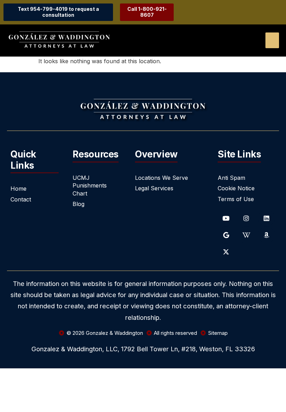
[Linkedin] (266, 218)
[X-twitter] (226, 251)
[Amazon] (266, 235)
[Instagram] (246, 218)
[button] (272, 40)
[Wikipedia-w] (246, 235)
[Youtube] (226, 218)
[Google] (226, 235)
